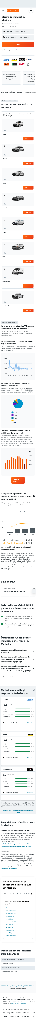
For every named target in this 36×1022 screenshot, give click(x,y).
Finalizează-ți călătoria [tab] (25, 894)
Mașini (13, 985)
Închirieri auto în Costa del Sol (17, 987)
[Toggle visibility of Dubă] (14, 418)
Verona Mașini (10, 927)
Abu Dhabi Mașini (11, 913)
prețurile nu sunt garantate (18, 1003)
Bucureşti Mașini (11, 922)
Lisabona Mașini (10, 930)
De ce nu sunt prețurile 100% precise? (16, 1016)
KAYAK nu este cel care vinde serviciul (16, 1009)
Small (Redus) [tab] (7, 512)
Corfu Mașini (9, 933)
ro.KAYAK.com (5, 985)
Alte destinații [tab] (9, 894)
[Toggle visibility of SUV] (14, 421)
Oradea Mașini (10, 916)
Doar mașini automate (11, 50)
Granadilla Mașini (11, 911)
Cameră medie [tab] (21, 512)
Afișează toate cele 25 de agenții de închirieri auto (18, 811)
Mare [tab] (30, 512)
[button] (3, 10)
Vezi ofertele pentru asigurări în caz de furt (16, 847)
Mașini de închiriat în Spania (24, 985)
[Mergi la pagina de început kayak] (13, 10)
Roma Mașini (9, 919)
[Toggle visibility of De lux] (15, 424)
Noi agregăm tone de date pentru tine (16, 1013)
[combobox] (11, 24)
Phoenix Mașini (10, 908)
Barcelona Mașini (11, 936)
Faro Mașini (9, 924)
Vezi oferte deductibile (9, 868)
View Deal (28, 138)
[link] (18, 480)
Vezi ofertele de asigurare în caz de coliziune (16, 844)
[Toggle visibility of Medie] (14, 415)
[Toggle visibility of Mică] (14, 412)
